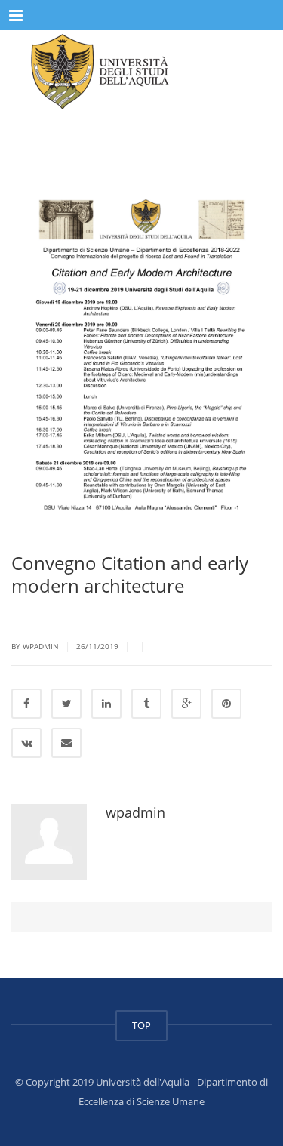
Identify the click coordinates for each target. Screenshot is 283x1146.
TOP (141, 1025)
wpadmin (135, 812)
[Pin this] (226, 704)
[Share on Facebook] (26, 704)
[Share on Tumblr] (146, 704)
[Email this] (66, 743)
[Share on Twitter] (66, 704)
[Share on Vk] (26, 743)
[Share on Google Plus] (186, 704)
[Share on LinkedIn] (106, 704)
